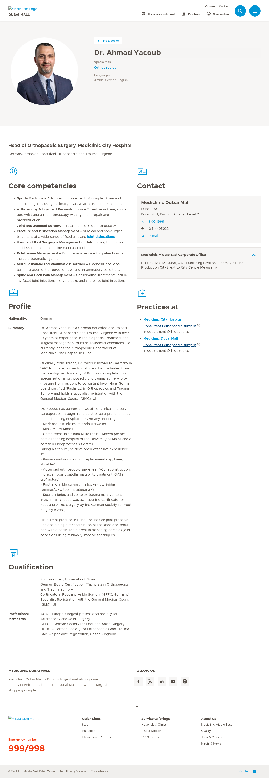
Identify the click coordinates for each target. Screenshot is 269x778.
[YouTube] (173, 681)
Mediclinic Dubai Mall (165, 203)
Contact (224, 6)
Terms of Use (55, 771)
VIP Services (150, 737)
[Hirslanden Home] (45, 721)
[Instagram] (185, 681)
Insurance (88, 731)
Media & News (211, 743)
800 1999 (156, 221)
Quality (206, 731)
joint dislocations (101, 236)
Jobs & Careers (211, 737)
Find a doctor (110, 40)
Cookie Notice (99, 771)
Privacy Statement (77, 771)
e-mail (154, 236)
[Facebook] (138, 681)
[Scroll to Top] (137, 706)
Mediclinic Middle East (216, 724)
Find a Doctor (151, 731)
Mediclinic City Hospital (162, 319)
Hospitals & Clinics (154, 724)
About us (208, 719)
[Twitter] (150, 681)
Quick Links (91, 719)
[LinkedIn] (162, 681)
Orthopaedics (105, 67)
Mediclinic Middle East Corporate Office (173, 255)
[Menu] (255, 11)
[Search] (240, 11)
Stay (85, 724)
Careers (210, 6)
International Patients (96, 737)
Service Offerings (155, 719)
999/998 (26, 748)
